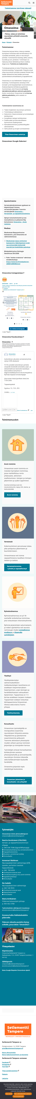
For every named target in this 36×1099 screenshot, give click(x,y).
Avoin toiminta (12, 495)
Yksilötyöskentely (13, 713)
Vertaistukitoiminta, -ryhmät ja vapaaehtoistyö (17, 567)
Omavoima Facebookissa (13, 337)
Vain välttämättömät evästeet (23, 1093)
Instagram (6, 1064)
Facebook (6, 1062)
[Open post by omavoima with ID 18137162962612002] (10, 302)
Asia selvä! (9, 1093)
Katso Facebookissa (23, 410)
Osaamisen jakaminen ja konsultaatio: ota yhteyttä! (17, 780)
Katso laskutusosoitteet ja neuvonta (15, 1055)
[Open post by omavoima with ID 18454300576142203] (26, 302)
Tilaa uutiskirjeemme (10, 1071)
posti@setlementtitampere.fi (12, 1048)
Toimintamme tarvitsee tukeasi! (18, 8)
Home (3, 42)
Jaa (32, 410)
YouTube (6, 1067)
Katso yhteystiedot (9, 1053)
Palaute (5, 1074)
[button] (3, 302)
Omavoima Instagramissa (13, 273)
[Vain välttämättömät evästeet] (34, 1090)
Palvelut (9, 42)
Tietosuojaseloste (18, 1096)
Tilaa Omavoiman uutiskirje (15, 134)
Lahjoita (5, 1078)
